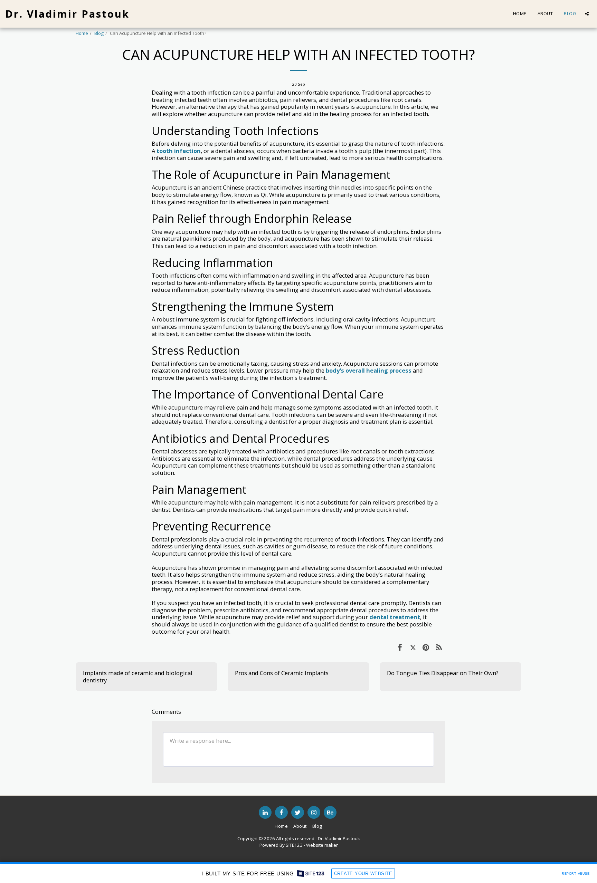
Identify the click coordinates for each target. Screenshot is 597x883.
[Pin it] (425, 647)
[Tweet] (413, 647)
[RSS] (439, 647)
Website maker (322, 845)
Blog (99, 33)
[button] (586, 13)
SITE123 (294, 845)
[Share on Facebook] (400, 647)
